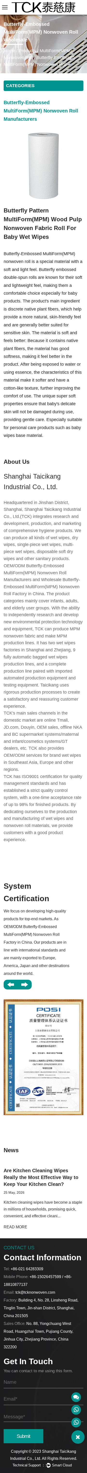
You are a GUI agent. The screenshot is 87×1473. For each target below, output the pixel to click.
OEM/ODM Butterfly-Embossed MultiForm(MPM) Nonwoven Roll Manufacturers (35, 572)
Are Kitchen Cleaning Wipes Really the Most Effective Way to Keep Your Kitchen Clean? (41, 1177)
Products (27, 50)
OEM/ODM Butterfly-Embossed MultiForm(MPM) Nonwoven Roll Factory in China (32, 934)
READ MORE (15, 1227)
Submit (23, 1436)
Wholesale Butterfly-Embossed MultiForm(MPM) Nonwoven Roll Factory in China (42, 586)
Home (9, 50)
